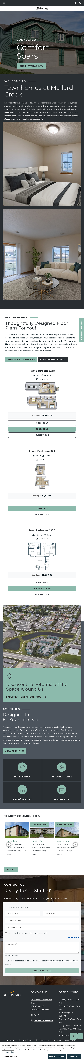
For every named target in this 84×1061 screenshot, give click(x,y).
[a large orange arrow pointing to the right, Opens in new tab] (13, 993)
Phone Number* (15, 927)
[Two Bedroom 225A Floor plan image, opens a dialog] (42, 396)
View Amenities (14, 751)
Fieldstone (12, 841)
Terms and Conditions (50, 1040)
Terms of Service (70, 961)
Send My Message (42, 971)
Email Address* (14, 920)
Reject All (74, 1056)
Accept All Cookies (57, 1056)
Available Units (55, 588)
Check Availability (31, 66)
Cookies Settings (10, 1056)
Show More (73, 937)
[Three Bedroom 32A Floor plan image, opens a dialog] (42, 476)
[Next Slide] (75, 844)
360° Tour (56, 423)
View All (11, 869)
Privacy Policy (52, 961)
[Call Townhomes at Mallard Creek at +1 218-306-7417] (80, 3)
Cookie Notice (8, 1052)
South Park (38, 841)
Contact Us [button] (56, 429)
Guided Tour (54, 435)
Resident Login (14, 1040)
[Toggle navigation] (4, 3)
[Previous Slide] (8, 844)
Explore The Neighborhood (25, 697)
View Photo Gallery (53, 359)
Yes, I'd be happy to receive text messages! (27, 933)
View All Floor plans (21, 359)
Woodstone (63, 841)
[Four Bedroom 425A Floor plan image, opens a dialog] (42, 555)
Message (12, 944)
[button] (76, 3)
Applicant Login (30, 1040)
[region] (42, 1051)
